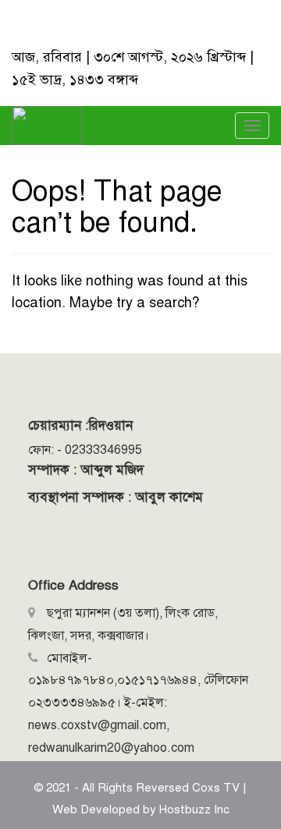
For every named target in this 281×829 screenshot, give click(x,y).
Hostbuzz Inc (194, 809)
